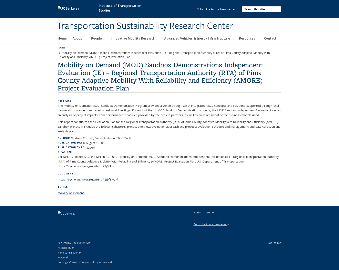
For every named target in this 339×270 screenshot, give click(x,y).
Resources (247, 38)
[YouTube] (76, 220)
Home (62, 38)
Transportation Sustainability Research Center (145, 26)
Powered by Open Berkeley (74, 243)
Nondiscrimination (69, 252)
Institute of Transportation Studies (120, 8)
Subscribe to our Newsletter (216, 9)
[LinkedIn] (68, 220)
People (97, 38)
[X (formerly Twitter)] (61, 220)
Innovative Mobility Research (133, 38)
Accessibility (66, 247)
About (78, 38)
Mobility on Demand (71, 193)
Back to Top (274, 243)
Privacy (63, 257)
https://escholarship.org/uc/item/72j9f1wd (88, 179)
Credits (209, 212)
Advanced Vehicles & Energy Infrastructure (197, 38)
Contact (270, 38)
